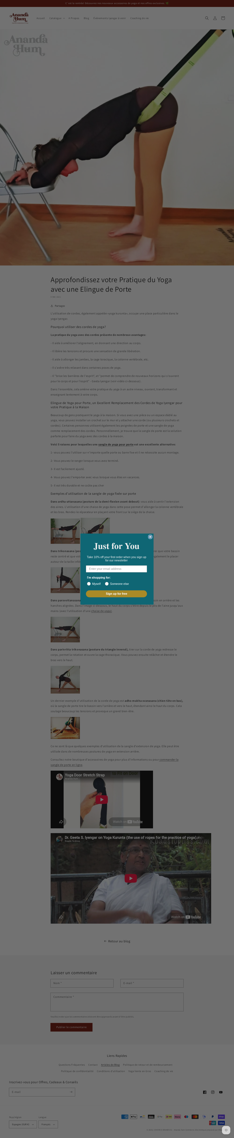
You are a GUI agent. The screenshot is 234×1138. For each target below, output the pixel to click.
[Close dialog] (150, 537)
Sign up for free (116, 593)
